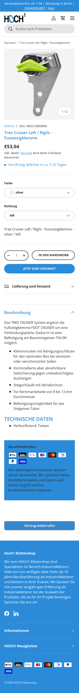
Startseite (10, 43)
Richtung (10, 206)
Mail (51, 8)
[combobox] (39, 29)
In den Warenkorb (53, 255)
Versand (26, 153)
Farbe (8, 183)
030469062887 (35, 8)
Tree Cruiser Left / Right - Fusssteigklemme (45, 43)
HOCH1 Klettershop (24, 682)
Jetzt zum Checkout (39, 268)
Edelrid (9, 126)
